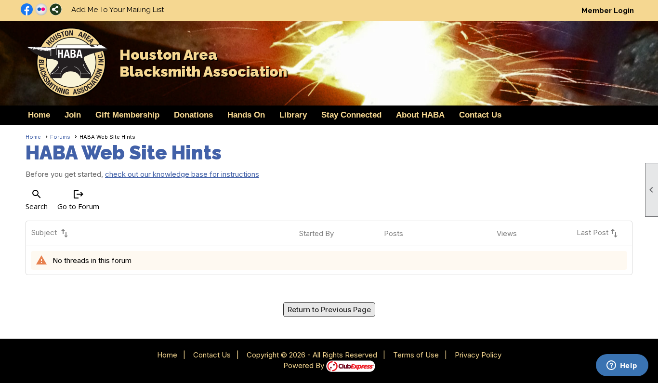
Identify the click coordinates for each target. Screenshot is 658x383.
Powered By (304, 365)
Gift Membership (127, 114)
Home (39, 114)
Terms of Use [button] (416, 354)
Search (37, 199)
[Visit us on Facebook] (27, 10)
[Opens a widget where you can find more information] (621, 366)
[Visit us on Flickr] (41, 10)
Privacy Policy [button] (478, 354)
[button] (246, 115)
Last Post (598, 233)
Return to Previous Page (329, 309)
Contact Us (480, 114)
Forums (60, 136)
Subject (50, 233)
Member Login (607, 10)
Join (73, 114)
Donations (193, 114)
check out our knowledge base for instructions (182, 174)
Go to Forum (78, 199)
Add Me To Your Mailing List (117, 9)
